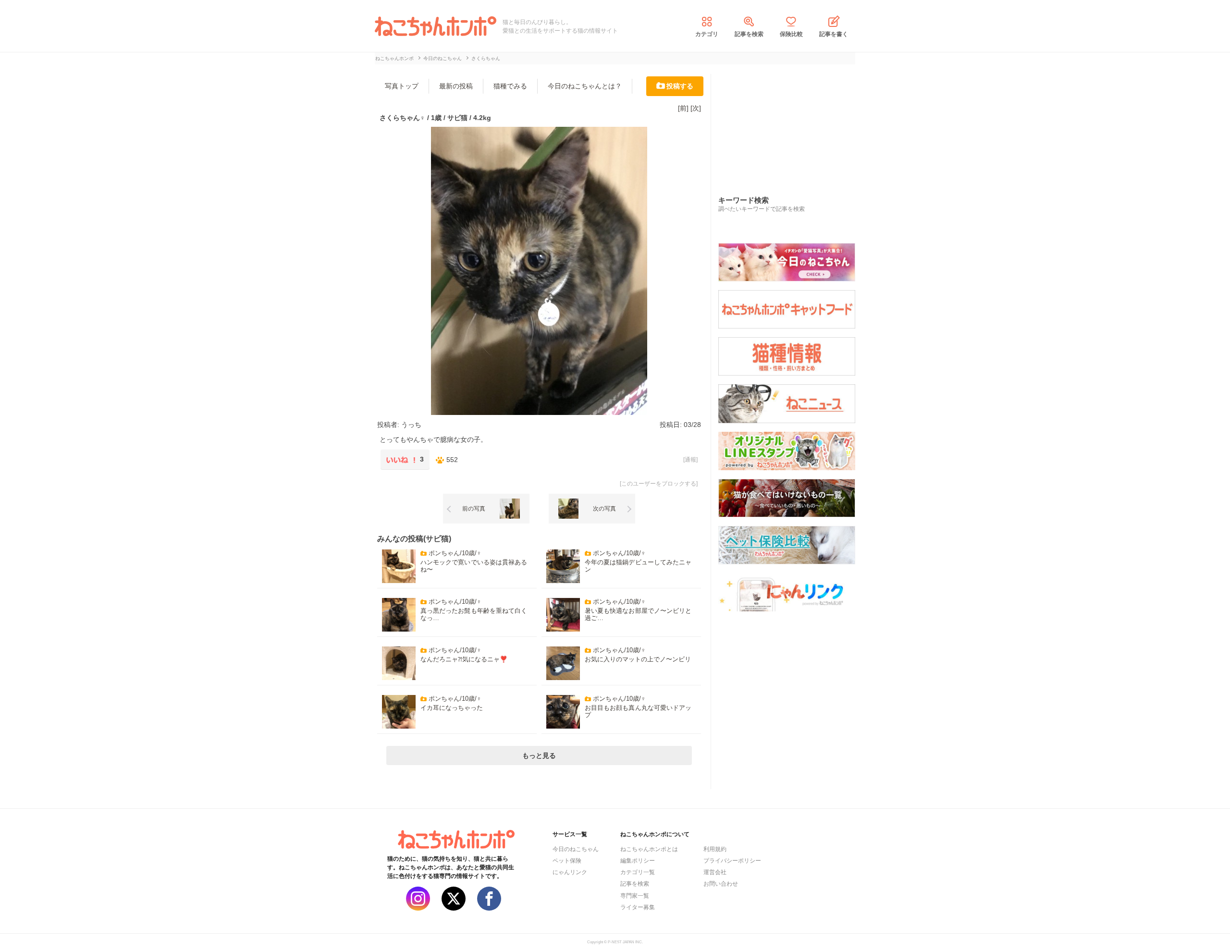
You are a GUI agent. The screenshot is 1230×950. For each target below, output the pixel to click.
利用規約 (714, 849)
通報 (690, 459)
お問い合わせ (720, 883)
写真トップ (401, 86)
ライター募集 (637, 907)
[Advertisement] (790, 124)
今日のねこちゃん (576, 849)
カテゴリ (706, 34)
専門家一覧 (634, 895)
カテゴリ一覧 (637, 872)
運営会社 (714, 872)
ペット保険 (567, 860)
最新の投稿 (456, 86)
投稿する (679, 86)
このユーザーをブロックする (658, 483)
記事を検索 (749, 34)
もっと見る (539, 755)
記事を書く (833, 34)
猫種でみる (510, 86)
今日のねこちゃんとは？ (585, 86)
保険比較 (791, 34)
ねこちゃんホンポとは (649, 849)
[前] (683, 108)
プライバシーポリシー (732, 860)
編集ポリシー (637, 860)
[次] (695, 108)
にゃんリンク (570, 872)
